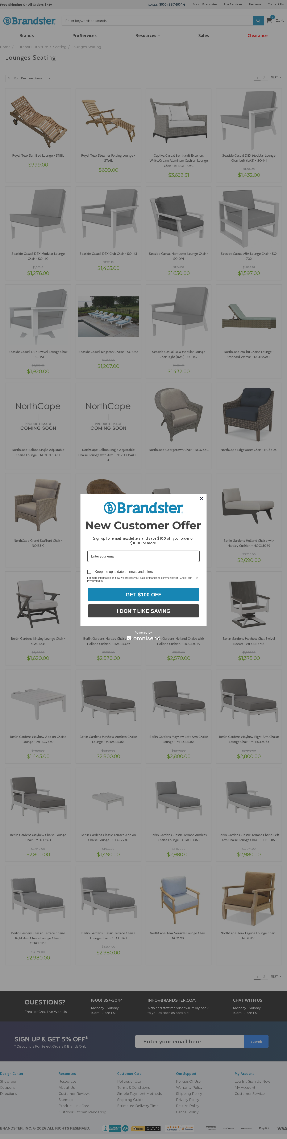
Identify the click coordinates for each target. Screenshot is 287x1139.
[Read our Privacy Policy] (197, 578)
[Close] (201, 499)
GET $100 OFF (143, 594)
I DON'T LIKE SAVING (143, 611)
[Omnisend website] (143, 635)
